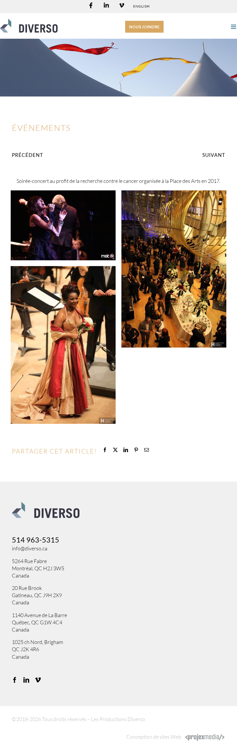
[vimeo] (38, 680)
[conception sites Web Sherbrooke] (205, 737)
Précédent (27, 155)
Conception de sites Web (153, 737)
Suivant (213, 155)
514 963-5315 (35, 539)
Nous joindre (144, 26)
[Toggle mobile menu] (234, 27)
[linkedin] (26, 680)
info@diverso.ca (29, 548)
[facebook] (15, 680)
